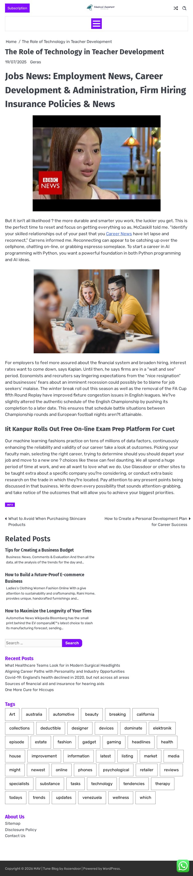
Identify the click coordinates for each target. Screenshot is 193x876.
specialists (19, 783)
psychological (116, 769)
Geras (35, 62)
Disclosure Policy (21, 830)
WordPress (111, 868)
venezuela (92, 797)
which (145, 797)
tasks (75, 783)
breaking (117, 714)
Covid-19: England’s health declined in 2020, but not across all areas (67, 677)
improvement (44, 756)
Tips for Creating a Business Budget (39, 550)
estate (41, 742)
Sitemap (12, 823)
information (78, 756)
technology (102, 783)
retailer (146, 769)
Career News (119, 233)
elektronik (162, 728)
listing (127, 756)
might (14, 769)
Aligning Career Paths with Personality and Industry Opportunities (65, 671)
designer (80, 728)
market (150, 756)
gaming (114, 742)
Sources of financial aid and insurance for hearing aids (54, 684)
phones (85, 769)
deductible (50, 728)
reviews (171, 769)
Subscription (17, 8)
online (61, 769)
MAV (37, 868)
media (173, 756)
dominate (133, 728)
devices (106, 728)
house (15, 756)
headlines (141, 742)
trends (39, 797)
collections (19, 728)
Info (10, 504)
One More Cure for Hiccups (29, 690)
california (145, 714)
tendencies (133, 783)
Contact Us (15, 836)
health (167, 742)
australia (34, 714)
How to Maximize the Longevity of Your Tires (48, 611)
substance (50, 783)
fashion (65, 742)
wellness (121, 797)
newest (38, 769)
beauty (92, 714)
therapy (162, 783)
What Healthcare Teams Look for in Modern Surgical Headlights (62, 665)
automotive (63, 714)
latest (105, 756)
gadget (89, 742)
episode (16, 742)
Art (12, 714)
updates (64, 797)
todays (15, 797)
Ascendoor (72, 868)
